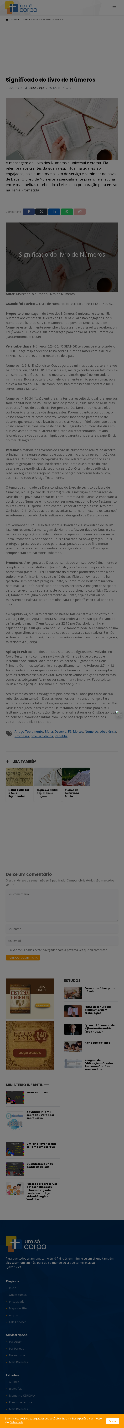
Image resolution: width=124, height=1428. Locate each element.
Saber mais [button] (16, 1422)
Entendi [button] (113, 1421)
